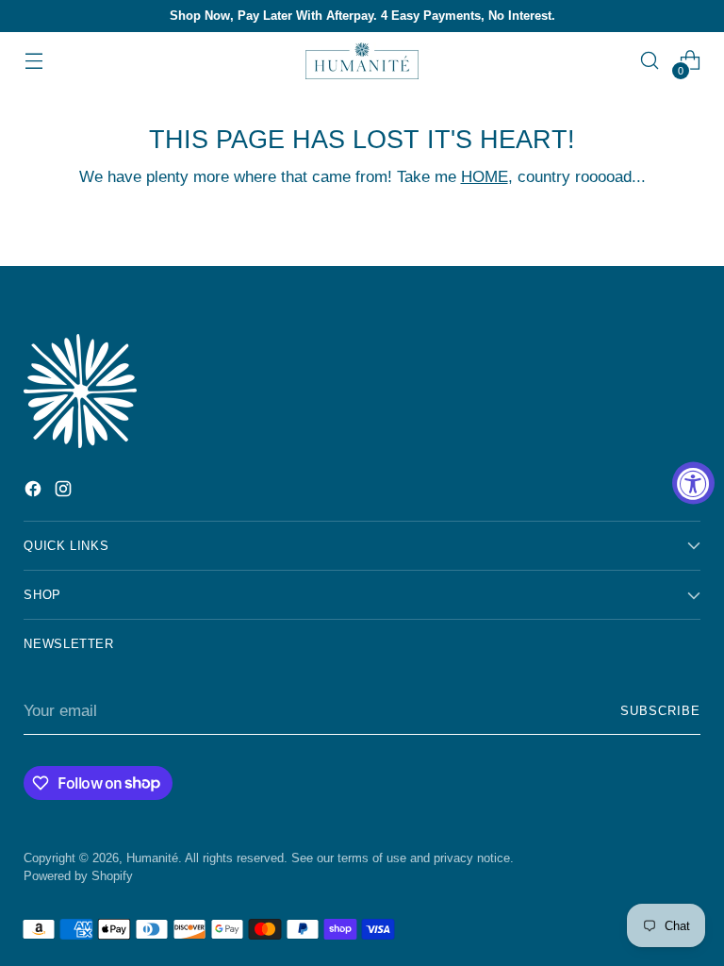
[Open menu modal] (33, 61)
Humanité (152, 858)
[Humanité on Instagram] (65, 492)
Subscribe (660, 711)
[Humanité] (362, 60)
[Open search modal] (650, 61)
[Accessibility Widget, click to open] (693, 483)
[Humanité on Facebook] (35, 492)
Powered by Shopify (78, 876)
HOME (484, 176)
